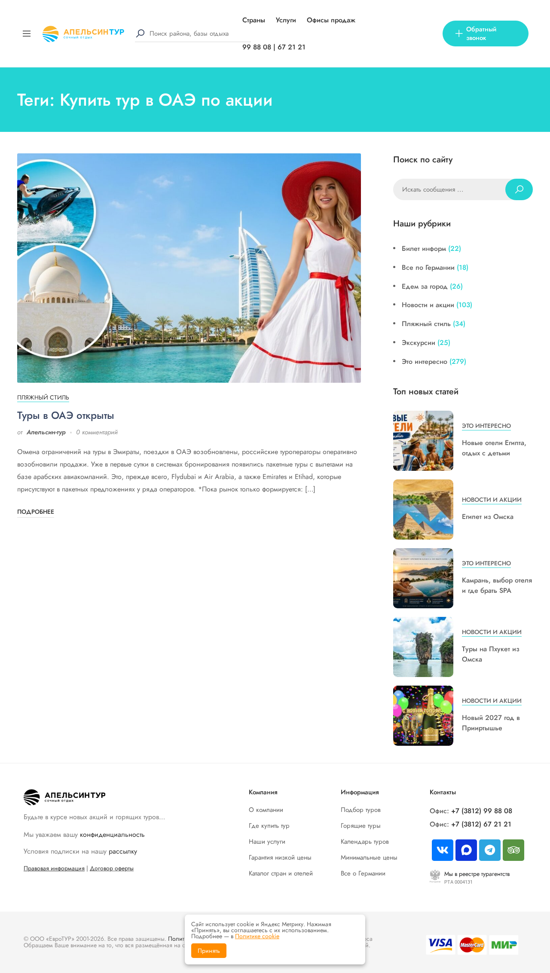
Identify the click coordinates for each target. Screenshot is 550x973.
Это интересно (424, 361)
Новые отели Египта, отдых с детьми (494, 448)
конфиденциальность (112, 834)
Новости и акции (428, 305)
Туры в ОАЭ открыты (65, 415)
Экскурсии (418, 343)
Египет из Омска (487, 517)
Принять (209, 950)
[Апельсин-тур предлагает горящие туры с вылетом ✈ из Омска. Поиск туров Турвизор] (83, 33)
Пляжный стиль (43, 397)
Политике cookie (257, 936)
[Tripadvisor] (513, 850)
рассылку (123, 851)
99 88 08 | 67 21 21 (274, 47)
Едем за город (425, 286)
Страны (253, 20)
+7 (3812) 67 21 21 (481, 824)
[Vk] (442, 850)
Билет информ (424, 248)
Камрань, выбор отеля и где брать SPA (497, 585)
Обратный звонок (481, 33)
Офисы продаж (331, 20)
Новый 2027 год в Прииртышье (491, 723)
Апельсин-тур (46, 432)
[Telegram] (490, 850)
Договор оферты (112, 868)
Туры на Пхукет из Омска (490, 654)
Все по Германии (428, 267)
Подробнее (35, 511)
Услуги (286, 20)
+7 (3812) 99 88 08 (481, 811)
